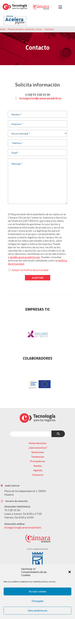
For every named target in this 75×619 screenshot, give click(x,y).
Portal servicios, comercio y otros (25, 29)
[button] (69, 572)
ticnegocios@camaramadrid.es (40, 98)
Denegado (37, 601)
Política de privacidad (35, 270)
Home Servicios (38, 443)
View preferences (37, 610)
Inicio (2, 29)
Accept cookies (37, 591)
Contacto (49, 29)
